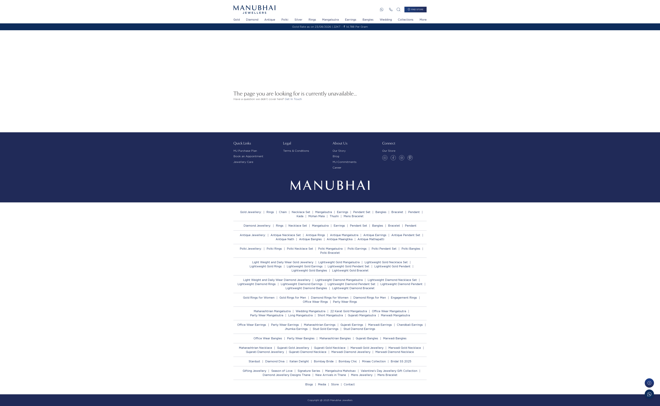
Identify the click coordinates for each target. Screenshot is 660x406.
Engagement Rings (404, 297)
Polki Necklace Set (300, 248)
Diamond (252, 19)
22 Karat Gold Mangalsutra (348, 311)
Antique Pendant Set (405, 235)
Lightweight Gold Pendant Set (348, 266)
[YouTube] (384, 157)
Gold (236, 19)
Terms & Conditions (296, 150)
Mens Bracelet (354, 216)
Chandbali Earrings (410, 324)
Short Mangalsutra (330, 315)
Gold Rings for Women (258, 297)
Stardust (254, 361)
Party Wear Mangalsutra (266, 315)
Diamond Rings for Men (369, 297)
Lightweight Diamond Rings (257, 284)
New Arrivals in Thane (330, 375)
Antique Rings (315, 235)
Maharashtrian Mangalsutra (272, 311)
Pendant (414, 212)
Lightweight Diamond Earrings (302, 284)
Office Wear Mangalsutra (389, 311)
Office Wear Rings (315, 301)
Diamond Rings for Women (329, 297)
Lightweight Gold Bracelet (350, 270)
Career (337, 167)
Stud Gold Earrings (325, 329)
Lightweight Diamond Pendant (401, 284)
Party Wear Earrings (285, 324)
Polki (284, 19)
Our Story (339, 150)
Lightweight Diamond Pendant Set (351, 284)
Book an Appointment (248, 156)
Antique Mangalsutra (344, 235)
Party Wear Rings (345, 301)
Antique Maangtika (340, 239)
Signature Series (309, 370)
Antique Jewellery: (253, 235)
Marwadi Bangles (394, 338)
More (423, 19)
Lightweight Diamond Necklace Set (392, 280)
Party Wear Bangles (301, 338)
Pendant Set (361, 212)
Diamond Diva (274, 361)
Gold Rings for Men (292, 297)
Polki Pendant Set (384, 248)
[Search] (398, 9)
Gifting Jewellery (254, 370)
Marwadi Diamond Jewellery (350, 352)
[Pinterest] (410, 157)
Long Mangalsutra (300, 315)
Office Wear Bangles (268, 338)
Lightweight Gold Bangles (309, 270)
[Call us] (391, 9)
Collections (405, 19)
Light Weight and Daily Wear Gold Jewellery (282, 262)
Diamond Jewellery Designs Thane (286, 375)
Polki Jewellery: (251, 248)
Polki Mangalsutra (330, 248)
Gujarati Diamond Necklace (307, 352)
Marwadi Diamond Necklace (394, 352)
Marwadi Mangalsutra (395, 315)
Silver (298, 19)
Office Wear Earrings (251, 324)
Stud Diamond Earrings (359, 329)
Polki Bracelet (330, 252)
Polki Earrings (357, 248)
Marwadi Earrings (380, 324)
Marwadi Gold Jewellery (366, 347)
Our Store (388, 150)
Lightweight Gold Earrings (305, 266)
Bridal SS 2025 (401, 361)
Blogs (309, 384)
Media (322, 384)
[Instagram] (401, 157)
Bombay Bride (324, 361)
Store (335, 384)
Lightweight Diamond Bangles (306, 288)
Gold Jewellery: (250, 212)
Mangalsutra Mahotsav (340, 370)
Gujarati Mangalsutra (362, 315)
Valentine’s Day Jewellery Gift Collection (389, 370)
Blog (336, 156)
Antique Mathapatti (371, 239)
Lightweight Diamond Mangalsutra (339, 280)
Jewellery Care (243, 162)
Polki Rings (274, 248)
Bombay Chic (348, 361)
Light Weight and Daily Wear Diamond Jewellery (276, 280)
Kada (299, 216)
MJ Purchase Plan (245, 150)
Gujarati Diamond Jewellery (265, 352)
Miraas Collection (374, 361)
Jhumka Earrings (296, 329)
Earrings (350, 19)
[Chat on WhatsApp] (649, 394)
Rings (312, 19)
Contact (349, 384)
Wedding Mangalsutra (310, 311)
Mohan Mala (316, 216)
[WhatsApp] (381, 9)
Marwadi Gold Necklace (404, 347)
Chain (283, 212)
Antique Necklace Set (286, 235)
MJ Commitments (344, 162)
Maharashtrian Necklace (255, 347)
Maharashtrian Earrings (320, 324)
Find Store (417, 9)
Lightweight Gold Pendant (392, 266)
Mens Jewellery (361, 375)
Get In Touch (293, 99)
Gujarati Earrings (351, 324)
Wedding (386, 19)
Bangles (367, 19)
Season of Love (282, 370)
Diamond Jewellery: (257, 225)
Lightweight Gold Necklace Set (386, 262)
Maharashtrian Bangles (335, 338)
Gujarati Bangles (367, 338)
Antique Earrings (374, 235)
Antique (269, 19)
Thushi (334, 216)
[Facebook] (393, 157)
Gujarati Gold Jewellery (293, 347)
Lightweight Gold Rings (266, 266)
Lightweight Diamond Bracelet (353, 288)
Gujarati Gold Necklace (329, 347)
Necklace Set (301, 212)
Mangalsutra (330, 19)
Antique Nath (285, 239)
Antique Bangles (310, 239)
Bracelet (397, 212)
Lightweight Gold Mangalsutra (339, 262)
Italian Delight (299, 361)
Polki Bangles (411, 248)
